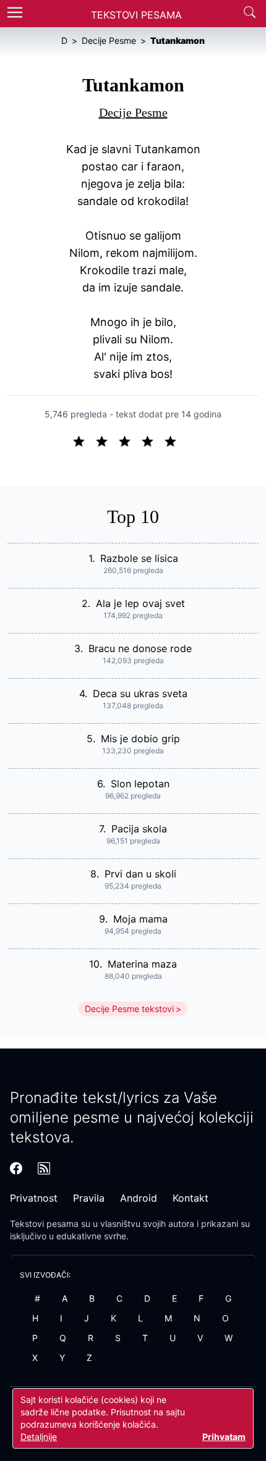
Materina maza (142, 964)
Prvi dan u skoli (140, 874)
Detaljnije (38, 1436)
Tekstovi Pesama (136, 15)
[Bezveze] (106, 440)
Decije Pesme (133, 112)
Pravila (89, 1198)
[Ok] (129, 440)
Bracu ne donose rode (140, 648)
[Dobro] (152, 440)
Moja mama (140, 919)
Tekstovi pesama (44, 1223)
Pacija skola (139, 829)
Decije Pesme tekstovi (129, 1008)
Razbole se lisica (139, 558)
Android (138, 1198)
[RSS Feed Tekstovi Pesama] (44, 1168)
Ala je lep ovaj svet (140, 603)
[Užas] (83, 440)
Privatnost (34, 1198)
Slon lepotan (140, 783)
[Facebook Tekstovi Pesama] (16, 1168)
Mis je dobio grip (140, 738)
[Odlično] (174, 440)
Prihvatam (224, 1436)
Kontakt (190, 1198)
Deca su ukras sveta (140, 693)
